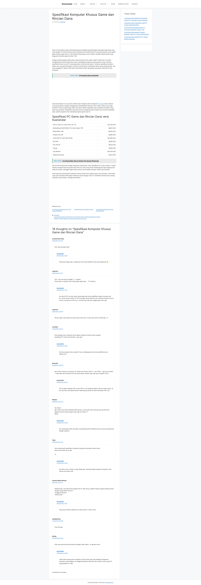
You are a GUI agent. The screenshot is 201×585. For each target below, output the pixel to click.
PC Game (101, 104)
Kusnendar (67, 4)
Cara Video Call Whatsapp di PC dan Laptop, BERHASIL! (61, 210)
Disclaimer (135, 4)
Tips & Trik (103, 4)
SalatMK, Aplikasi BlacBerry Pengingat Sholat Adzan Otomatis (70, 218)
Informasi (92, 4)
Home (75, 4)
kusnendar (60, 254)
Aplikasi (82, 4)
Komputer (56, 215)
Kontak (113, 4)
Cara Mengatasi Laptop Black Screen (83, 209)
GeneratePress (109, 582)
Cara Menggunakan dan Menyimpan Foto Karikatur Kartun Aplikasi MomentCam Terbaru (77, 217)
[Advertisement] (84, 37)
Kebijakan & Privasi (123, 4)
